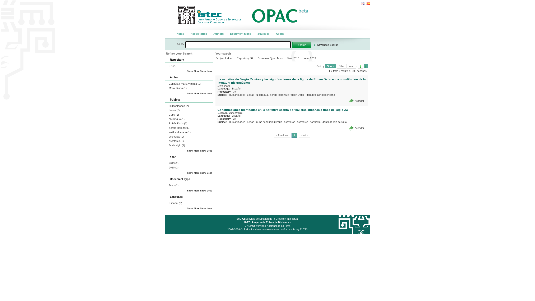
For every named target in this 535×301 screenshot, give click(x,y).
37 (234, 91)
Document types (240, 33)
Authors (218, 33)
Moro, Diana (178, 88)
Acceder (359, 100)
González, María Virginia (185, 83)
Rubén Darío (178, 123)
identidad (327, 122)
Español (175, 203)
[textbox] (238, 44)
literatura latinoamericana (320, 94)
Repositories (199, 33)
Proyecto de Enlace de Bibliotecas (267, 222)
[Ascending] (360, 66)
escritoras (176, 136)
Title (341, 66)
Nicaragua (177, 119)
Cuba (174, 114)
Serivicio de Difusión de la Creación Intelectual (267, 218)
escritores (176, 141)
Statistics (263, 33)
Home (180, 33)
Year (351, 66)
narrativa (315, 122)
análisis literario (180, 132)
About (280, 33)
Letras (250, 94)
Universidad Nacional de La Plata (267, 225)
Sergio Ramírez (179, 127)
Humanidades (179, 106)
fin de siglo (177, 145)
